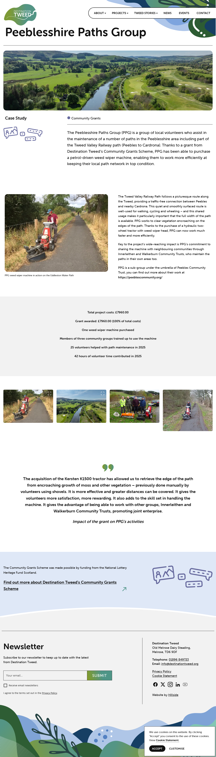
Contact (203, 13)
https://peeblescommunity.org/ (140, 277)
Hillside (173, 695)
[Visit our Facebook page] (155, 684)
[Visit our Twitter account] (163, 684)
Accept (157, 748)
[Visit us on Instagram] (170, 684)
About (99, 13)
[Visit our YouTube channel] (185, 684)
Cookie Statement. (167, 740)
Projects (119, 13)
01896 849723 (179, 659)
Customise (177, 748)
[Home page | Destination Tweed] (20, 14)
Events (184, 13)
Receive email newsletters (23, 685)
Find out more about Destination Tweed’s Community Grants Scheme (60, 585)
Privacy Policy (49, 693)
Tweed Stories (144, 13)
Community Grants (86, 118)
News (167, 13)
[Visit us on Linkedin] (177, 684)
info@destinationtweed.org (179, 664)
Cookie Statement (164, 676)
